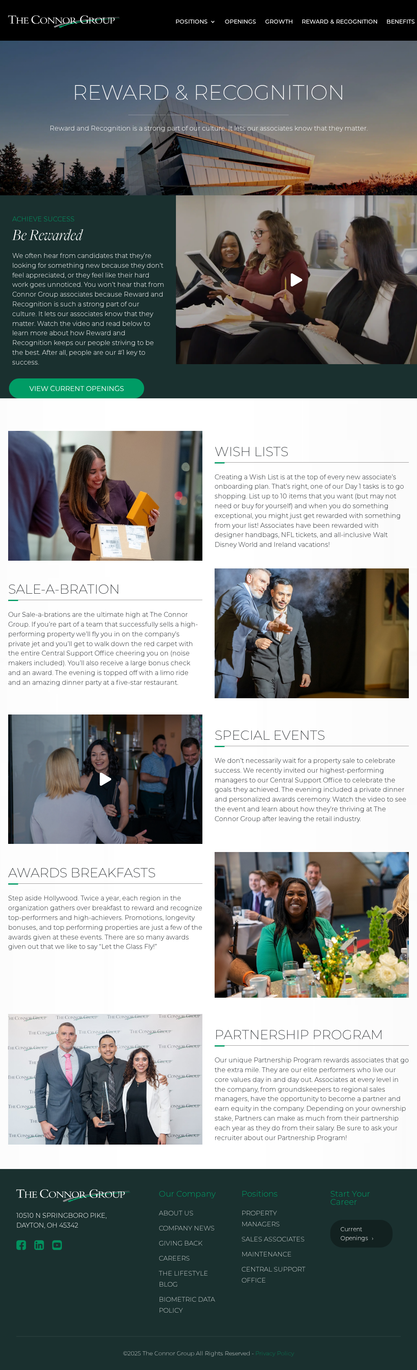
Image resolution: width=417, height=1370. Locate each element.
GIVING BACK (180, 1243)
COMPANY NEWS (187, 1228)
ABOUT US (176, 1213)
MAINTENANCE (266, 1254)
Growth (279, 21)
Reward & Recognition (339, 21)
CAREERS (174, 1258)
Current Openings (356, 1234)
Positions (192, 21)
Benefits (400, 21)
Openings (240, 21)
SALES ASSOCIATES (273, 1239)
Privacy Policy (274, 1353)
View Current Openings (76, 388)
